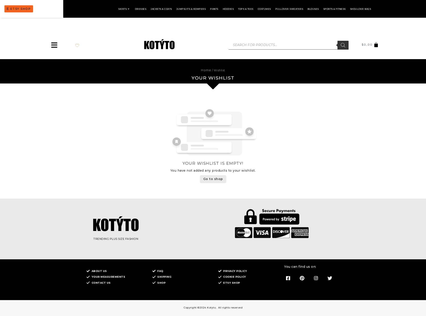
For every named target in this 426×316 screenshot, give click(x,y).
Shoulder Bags (360, 9)
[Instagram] (316, 278)
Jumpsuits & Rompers (191, 9)
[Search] (343, 45)
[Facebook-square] (288, 278)
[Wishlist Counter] (81, 45)
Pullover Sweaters (289, 9)
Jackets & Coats (161, 9)
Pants (214, 9)
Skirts (122, 9)
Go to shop (213, 179)
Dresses (140, 9)
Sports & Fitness (334, 9)
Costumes (264, 9)
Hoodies (228, 9)
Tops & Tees (245, 9)
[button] (54, 45)
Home (206, 70)
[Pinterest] (302, 278)
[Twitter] (330, 278)
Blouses (313, 9)
